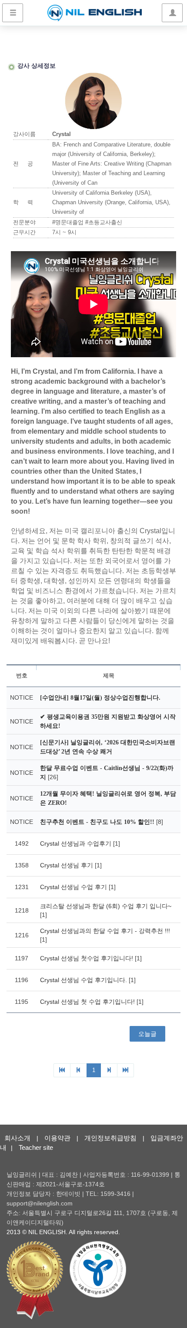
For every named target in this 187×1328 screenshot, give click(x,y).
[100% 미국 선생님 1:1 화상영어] (94, 13)
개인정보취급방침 (110, 1138)
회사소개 (17, 1138)
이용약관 (57, 1138)
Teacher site (36, 1147)
